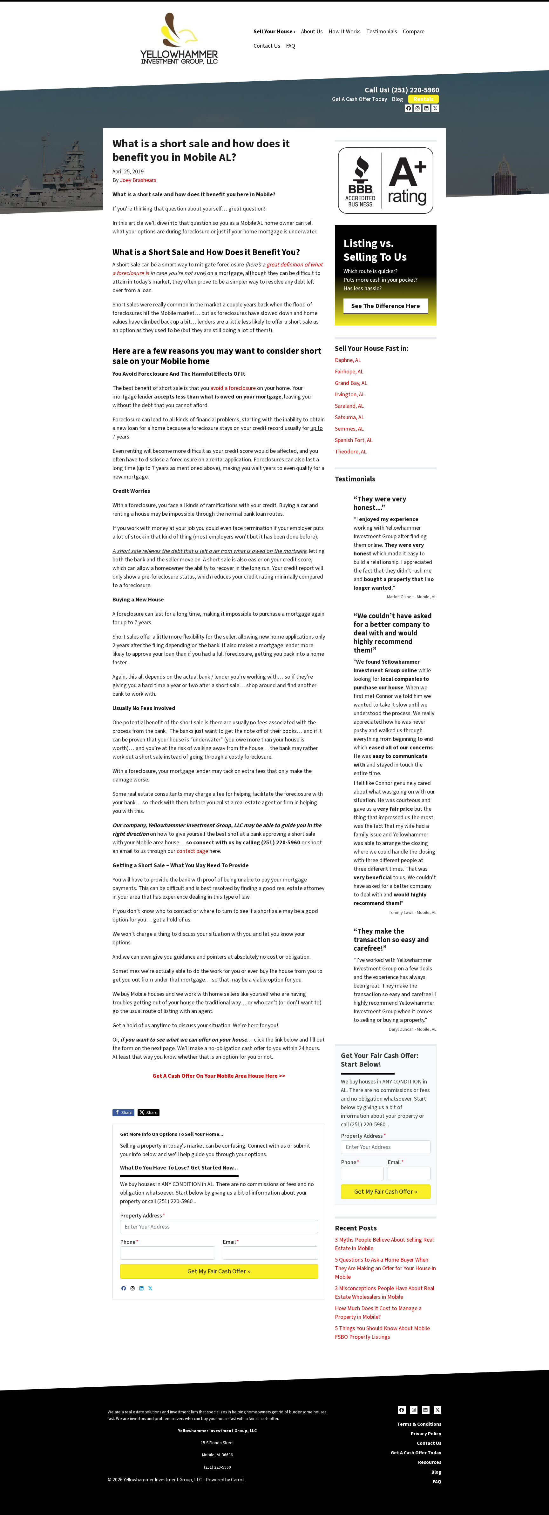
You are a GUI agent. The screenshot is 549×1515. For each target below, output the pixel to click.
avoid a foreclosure (233, 388)
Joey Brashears (138, 180)
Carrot (237, 1479)
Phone (129, 1242)
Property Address (142, 1216)
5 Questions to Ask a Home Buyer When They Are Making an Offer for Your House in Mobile (385, 1268)
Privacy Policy (426, 1433)
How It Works (345, 32)
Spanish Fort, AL (354, 440)
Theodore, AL (351, 452)
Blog (397, 99)
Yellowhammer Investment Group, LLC (217, 1431)
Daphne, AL (348, 360)
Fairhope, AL (349, 372)
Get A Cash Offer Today (359, 99)
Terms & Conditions (419, 1424)
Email (231, 1242)
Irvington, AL (350, 395)
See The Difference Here (385, 306)
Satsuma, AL (349, 417)
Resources (429, 1462)
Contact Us (267, 46)
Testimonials (381, 32)
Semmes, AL (349, 429)
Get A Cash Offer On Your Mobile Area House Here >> (218, 1076)
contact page (192, 851)
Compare (413, 32)
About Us (312, 32)
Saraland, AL (349, 406)
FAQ (290, 46)
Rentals (423, 99)
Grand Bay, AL (351, 383)
